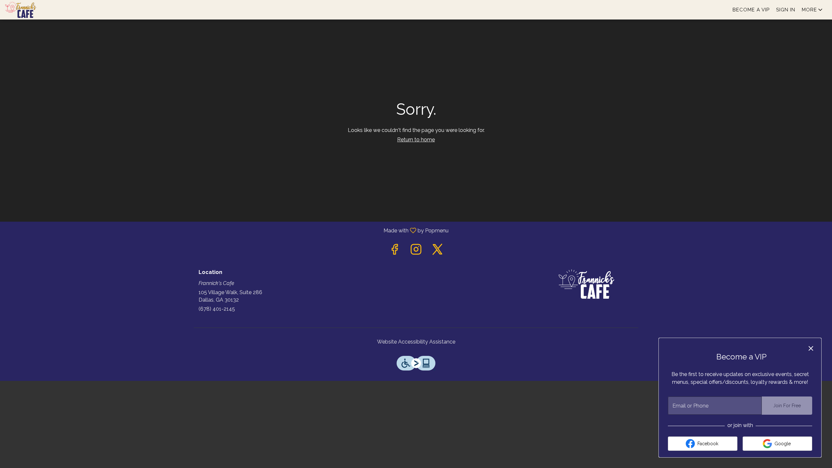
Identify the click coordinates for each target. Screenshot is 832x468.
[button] (813, 9)
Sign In (785, 10)
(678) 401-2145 (217, 309)
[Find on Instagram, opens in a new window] (416, 251)
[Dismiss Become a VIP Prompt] (811, 348)
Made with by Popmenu (226, 230)
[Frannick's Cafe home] (34, 10)
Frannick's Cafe (586, 284)
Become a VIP (751, 10)
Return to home (416, 139)
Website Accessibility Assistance (416, 342)
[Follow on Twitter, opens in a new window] (437, 251)
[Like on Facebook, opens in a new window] (394, 251)
